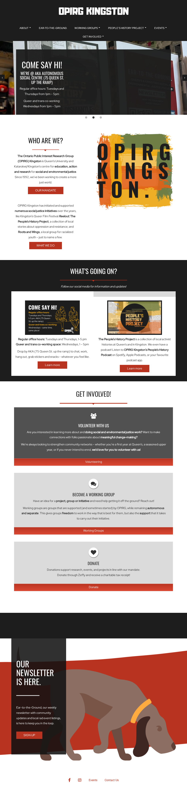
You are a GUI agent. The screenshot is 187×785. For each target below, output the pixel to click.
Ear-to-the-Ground (28, 707)
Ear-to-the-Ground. (53, 28)
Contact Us (112, 780)
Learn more (52, 365)
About (24, 28)
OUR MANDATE (45, 190)
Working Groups (86, 28)
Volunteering (93, 462)
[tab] (86, 117)
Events (159, 28)
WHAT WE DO (46, 245)
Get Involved (92, 36)
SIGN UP (29, 735)
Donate (93, 587)
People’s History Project (126, 28)
